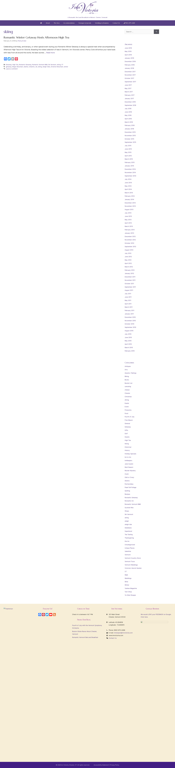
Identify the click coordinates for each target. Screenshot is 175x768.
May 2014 (128, 186)
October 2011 (129, 283)
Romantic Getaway (25, 64)
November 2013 (130, 206)
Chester (127, 393)
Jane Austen (129, 464)
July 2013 (128, 213)
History (127, 450)
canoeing (128, 386)
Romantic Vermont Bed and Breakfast (85, 637)
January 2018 (129, 68)
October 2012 (129, 243)
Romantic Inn (129, 501)
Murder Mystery (130, 470)
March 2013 (129, 226)
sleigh (127, 521)
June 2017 (128, 85)
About (48, 23)
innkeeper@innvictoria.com (123, 633)
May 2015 (128, 152)
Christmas (128, 396)
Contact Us (116, 23)
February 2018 (130, 65)
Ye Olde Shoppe (130, 595)
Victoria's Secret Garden (133, 568)
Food (126, 413)
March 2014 (129, 193)
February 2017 (129, 95)
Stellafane (128, 528)
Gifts (126, 430)
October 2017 (129, 78)
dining (127, 400)
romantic (32, 67)
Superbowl (128, 531)
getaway (8, 67)
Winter (127, 585)
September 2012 (130, 246)
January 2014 (129, 199)
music (127, 474)
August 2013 (129, 209)
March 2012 (129, 267)
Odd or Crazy (129, 477)
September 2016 (130, 105)
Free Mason (129, 420)
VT (62, 64)
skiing (59, 64)
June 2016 (128, 112)
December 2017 (130, 72)
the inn (127, 541)
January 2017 (129, 98)
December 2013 (130, 203)
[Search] (156, 31)
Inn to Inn (128, 457)
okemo (26, 67)
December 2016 (130, 102)
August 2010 (129, 331)
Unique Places (129, 548)
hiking (127, 444)
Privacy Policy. (114, 765)
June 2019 (128, 48)
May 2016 (128, 115)
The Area (56, 23)
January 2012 (129, 273)
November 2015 (130, 135)
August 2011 (129, 290)
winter (66, 67)
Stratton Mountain (57, 67)
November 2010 (130, 321)
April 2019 (128, 55)
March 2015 (129, 159)
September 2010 (130, 327)
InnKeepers (128, 460)
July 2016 (128, 108)
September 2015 (130, 142)
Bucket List (128, 383)
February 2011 (129, 310)
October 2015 (129, 139)
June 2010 (128, 337)
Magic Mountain (17, 67)
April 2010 (128, 344)
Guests (127, 437)
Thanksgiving (129, 538)
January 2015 (129, 166)
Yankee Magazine (131, 588)
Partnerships (129, 484)
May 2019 (128, 51)
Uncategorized (130, 545)
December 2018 (130, 61)
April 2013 (128, 223)
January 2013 (129, 233)
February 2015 (130, 162)
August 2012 (129, 250)
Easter (127, 403)
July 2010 (128, 334)
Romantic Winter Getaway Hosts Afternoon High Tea (36, 37)
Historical (128, 447)
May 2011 (128, 300)
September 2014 (130, 176)
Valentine (128, 551)
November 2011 (130, 280)
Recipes (127, 494)
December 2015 (130, 132)
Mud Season (129, 467)
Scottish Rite (129, 507)
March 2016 (129, 122)
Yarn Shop (128, 592)
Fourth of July (129, 417)
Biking (127, 376)
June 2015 (128, 149)
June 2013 (128, 216)
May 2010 (128, 341)
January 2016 (129, 129)
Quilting (127, 491)
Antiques (128, 366)
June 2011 (128, 297)
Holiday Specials (130, 454)
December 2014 (130, 169)
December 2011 (130, 277)
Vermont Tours (130, 561)
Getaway (9, 64)
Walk (126, 575)
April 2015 (128, 156)
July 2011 (128, 294)
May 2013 (128, 220)
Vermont (128, 555)
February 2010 (130, 351)
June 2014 (128, 183)
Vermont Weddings (131, 565)
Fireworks (128, 410)
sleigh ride (128, 524)
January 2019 (129, 58)
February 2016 (130, 125)
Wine (126, 582)
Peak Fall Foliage (130, 487)
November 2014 (130, 172)
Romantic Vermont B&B (39, 64)
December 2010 (130, 317)
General (127, 423)
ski (36, 67)
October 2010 (129, 324)
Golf (126, 433)
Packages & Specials (85, 23)
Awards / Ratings (130, 373)
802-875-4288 (130, 23)
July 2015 (128, 145)
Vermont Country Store (133, 558)
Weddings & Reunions (102, 23)
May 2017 (128, 88)
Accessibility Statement (101, 765)
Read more (50, 53)
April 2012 (128, 263)
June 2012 (128, 256)
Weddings (128, 578)
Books (127, 380)
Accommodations (69, 23)
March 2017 (129, 92)
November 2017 (130, 75)
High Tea (15, 64)
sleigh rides (46, 67)
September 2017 (130, 82)
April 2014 (128, 189)
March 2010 (129, 347)
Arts (126, 370)
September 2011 (130, 287)
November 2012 (130, 240)
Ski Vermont (52, 64)
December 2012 (130, 236)
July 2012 (128, 253)
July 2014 (128, 179)
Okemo (127, 481)
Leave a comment (12, 69)
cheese (127, 390)
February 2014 (130, 196)
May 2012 (128, 260)
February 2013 (130, 230)
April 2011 (128, 304)
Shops (127, 511)
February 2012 (130, 270)
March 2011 (129, 307)
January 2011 (129, 314)
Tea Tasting (129, 534)
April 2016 (128, 119)
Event (127, 407)
